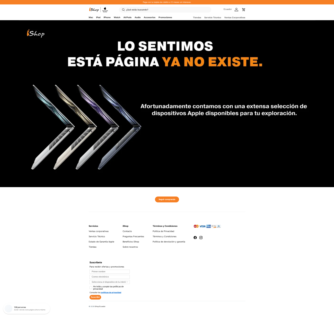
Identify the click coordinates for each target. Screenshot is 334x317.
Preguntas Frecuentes (133, 236)
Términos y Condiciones (164, 236)
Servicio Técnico (212, 17)
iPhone (107, 17)
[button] (244, 10)
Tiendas (197, 17)
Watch (117, 17)
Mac (91, 17)
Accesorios (149, 17)
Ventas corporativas (99, 231)
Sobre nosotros (130, 247)
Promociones (165, 17)
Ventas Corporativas (234, 17)
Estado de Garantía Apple (101, 241)
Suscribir (95, 297)
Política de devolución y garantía (169, 241)
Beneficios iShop (131, 241)
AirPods (127, 17)
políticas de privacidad (111, 292)
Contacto (127, 231)
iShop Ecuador (100, 306)
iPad (98, 17)
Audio (138, 17)
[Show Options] (127, 282)
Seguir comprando (167, 199)
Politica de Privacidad (163, 231)
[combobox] (109, 282)
